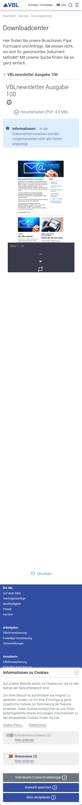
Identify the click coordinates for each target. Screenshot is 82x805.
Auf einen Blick (12, 593)
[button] (41, 573)
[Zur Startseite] (11, 5)
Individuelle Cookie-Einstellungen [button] (38, 777)
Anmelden (46, 5)
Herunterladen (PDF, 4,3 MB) (43, 111)
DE (58, 5)
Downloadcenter (41, 16)
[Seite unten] (41, 261)
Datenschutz (37, 725)
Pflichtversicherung (15, 632)
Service (23, 16)
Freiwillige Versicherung (17, 638)
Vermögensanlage (14, 598)
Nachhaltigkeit (12, 603)
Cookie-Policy (13, 725)
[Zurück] (5, 74)
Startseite (9, 16)
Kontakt (33, 5)
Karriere (8, 614)
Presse (7, 609)
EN (64, 5)
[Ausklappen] (41, 268)
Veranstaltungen (13, 643)
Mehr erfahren (24, 740)
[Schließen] (65, 123)
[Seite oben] (41, 253)
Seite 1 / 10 (17, 246)
